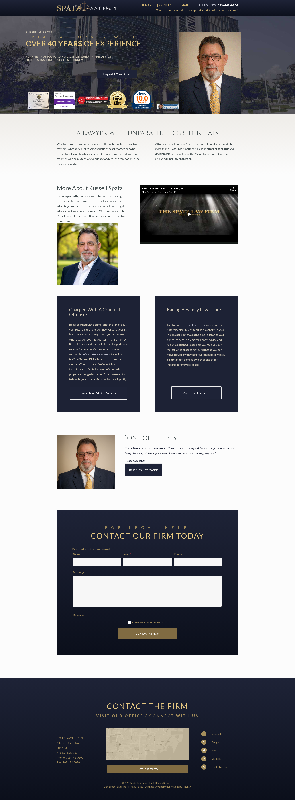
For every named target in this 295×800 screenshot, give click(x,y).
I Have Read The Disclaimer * (147, 622)
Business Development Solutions (162, 786)
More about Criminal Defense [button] (98, 393)
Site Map (121, 786)
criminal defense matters (95, 354)
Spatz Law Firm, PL (140, 782)
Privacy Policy (135, 786)
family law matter (195, 325)
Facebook (216, 733)
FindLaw (187, 786)
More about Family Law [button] (196, 393)
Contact (166, 5)
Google (215, 742)
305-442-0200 (228, 5)
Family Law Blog (220, 766)
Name (76, 554)
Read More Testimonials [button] (143, 469)
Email (184, 5)
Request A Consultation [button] (117, 74)
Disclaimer (78, 614)
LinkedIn (216, 758)
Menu (149, 5)
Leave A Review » (147, 769)
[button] (292, 778)
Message (79, 572)
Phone (178, 554)
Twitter (215, 750)
